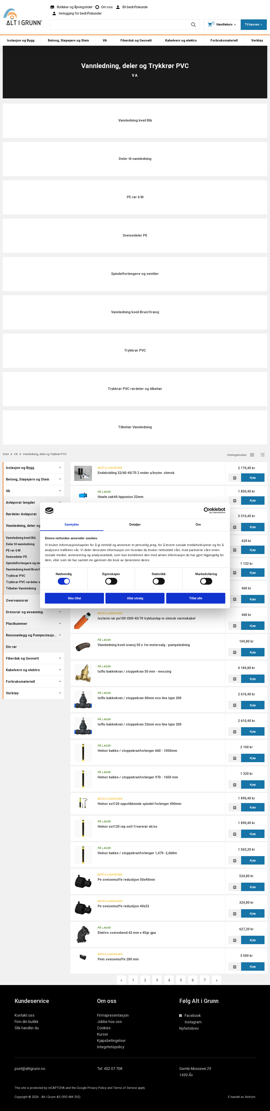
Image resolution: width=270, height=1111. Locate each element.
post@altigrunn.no (30, 1068)
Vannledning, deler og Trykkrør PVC (34, 526)
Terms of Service (125, 1088)
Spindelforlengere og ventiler (135, 274)
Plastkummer (16, 624)
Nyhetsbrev (189, 1028)
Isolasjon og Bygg (20, 40)
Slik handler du (27, 1028)
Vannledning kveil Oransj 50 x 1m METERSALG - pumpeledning (144, 645)
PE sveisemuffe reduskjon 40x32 (123, 906)
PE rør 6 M (135, 197)
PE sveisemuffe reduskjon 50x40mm (126, 880)
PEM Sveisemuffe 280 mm (118, 959)
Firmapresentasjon (113, 1015)
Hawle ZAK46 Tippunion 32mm (120, 497)
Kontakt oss (25, 1015)
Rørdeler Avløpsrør (21, 514)
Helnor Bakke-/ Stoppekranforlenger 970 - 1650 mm (138, 777)
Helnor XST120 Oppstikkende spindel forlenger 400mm (139, 804)
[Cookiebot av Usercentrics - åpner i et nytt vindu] (206, 510)
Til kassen (252, 24)
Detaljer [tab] (135, 524)
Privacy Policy (97, 1088)
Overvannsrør (17, 600)
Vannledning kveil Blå (135, 120)
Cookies (104, 1028)
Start (6, 454)
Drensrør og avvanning (24, 612)
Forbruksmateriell (224, 40)
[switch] (111, 581)
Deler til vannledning (135, 159)
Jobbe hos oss (109, 1021)
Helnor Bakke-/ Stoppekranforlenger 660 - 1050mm (137, 751)
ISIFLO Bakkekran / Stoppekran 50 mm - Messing (134, 671)
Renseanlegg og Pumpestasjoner (32, 635)
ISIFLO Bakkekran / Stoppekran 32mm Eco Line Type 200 (139, 724)
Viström (250, 1097)
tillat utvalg (135, 598)
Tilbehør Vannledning (135, 427)
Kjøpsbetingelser (111, 1040)
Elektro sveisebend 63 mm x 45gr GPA (127, 933)
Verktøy (257, 40)
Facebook (193, 1015)
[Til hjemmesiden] (22, 16)
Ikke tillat (74, 598)
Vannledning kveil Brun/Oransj (135, 312)
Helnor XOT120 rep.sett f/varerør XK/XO (127, 827)
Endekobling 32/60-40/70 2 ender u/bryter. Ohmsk (136, 473)
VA (105, 40)
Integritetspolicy (110, 1047)
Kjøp (253, 477)
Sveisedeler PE (135, 235)
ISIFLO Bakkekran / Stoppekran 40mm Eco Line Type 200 (139, 698)
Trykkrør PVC (135, 350)
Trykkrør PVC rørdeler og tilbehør (135, 389)
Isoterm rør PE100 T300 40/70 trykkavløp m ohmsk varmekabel (146, 618)
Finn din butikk (26, 1021)
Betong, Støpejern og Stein (68, 40)
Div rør (11, 647)
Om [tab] (198, 524)
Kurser (102, 1034)
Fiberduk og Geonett (136, 40)
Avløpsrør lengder (20, 503)
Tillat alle (195, 598)
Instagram (193, 1022)
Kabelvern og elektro (181, 40)
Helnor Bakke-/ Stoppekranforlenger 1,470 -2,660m (137, 853)
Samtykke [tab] (72, 524)
